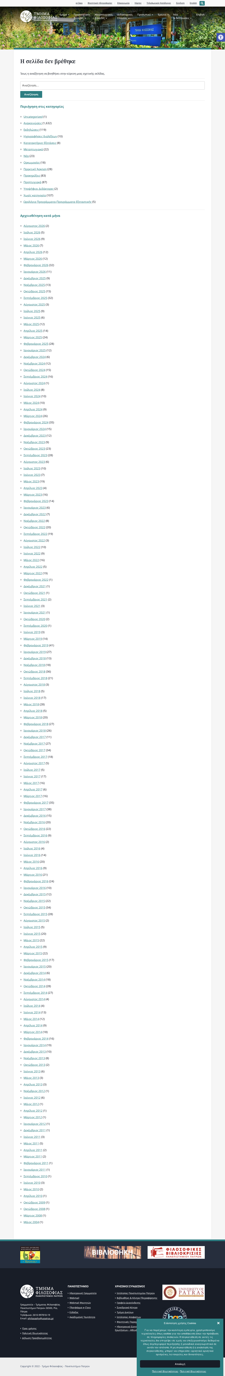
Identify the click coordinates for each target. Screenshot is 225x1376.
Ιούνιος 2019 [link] (32, 632)
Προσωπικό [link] (144, 14)
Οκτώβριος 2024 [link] (34, 370)
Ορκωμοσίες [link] (32, 162)
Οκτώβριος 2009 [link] (34, 1202)
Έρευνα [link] (162, 14)
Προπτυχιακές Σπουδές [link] (82, 16)
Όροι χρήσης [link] (29, 1328)
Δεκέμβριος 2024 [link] (35, 357)
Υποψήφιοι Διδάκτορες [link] (39, 189)
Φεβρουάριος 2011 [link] (36, 1163)
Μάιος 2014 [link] (31, 1019)
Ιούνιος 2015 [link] (32, 934)
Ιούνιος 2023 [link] (32, 475)
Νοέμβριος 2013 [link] (34, 1058)
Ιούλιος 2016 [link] (32, 848)
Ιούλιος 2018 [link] (32, 691)
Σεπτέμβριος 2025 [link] (35, 298)
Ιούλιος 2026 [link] (32, 232)
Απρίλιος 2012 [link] (33, 1111)
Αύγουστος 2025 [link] (34, 304)
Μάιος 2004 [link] (31, 1222)
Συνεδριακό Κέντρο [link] (127, 1307)
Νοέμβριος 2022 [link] (34, 521)
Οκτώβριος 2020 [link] (34, 619)
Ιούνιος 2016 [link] (32, 855)
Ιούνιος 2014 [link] (32, 1012)
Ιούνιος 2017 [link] (32, 776)
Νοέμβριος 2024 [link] (34, 363)
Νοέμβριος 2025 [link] (34, 285)
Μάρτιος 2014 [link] (33, 1032)
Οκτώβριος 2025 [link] (34, 291)
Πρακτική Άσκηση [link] (35, 169)
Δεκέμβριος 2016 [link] (35, 816)
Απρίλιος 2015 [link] (33, 947)
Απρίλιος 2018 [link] (33, 711)
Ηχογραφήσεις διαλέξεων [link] (40, 136)
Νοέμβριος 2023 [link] (34, 442)
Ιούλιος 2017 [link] (32, 770)
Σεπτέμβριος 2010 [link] (35, 1176)
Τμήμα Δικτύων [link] (125, 1312)
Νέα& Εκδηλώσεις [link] (181, 16)
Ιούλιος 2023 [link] (32, 468)
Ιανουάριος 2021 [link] (35, 612)
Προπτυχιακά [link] (32, 182)
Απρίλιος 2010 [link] (33, 1196)
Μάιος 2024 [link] (31, 403)
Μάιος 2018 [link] (31, 704)
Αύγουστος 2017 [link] (34, 763)
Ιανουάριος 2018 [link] (35, 730)
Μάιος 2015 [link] (31, 940)
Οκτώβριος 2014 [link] (34, 986)
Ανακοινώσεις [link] (33, 123)
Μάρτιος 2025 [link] (33, 337)
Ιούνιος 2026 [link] (32, 239)
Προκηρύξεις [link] (32, 175)
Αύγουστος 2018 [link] (34, 684)
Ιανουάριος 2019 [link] (35, 652)
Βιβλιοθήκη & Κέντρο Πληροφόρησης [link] (137, 1297)
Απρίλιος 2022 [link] (33, 567)
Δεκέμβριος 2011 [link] (35, 1130)
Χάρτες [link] (138, 2)
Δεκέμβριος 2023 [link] (35, 435)
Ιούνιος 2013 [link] (32, 1071)
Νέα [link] (26, 156)
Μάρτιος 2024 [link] (33, 416)
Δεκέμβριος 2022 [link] (35, 514)
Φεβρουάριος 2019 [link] (36, 645)
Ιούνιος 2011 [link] (32, 1137)
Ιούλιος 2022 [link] (32, 547)
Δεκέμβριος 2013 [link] (35, 1051)
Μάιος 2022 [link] (31, 560)
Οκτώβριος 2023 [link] (34, 448)
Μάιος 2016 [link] (31, 862)
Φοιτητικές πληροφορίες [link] (100, 2)
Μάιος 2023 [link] (31, 481)
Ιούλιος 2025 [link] (32, 311)
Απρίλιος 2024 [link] (33, 409)
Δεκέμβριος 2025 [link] (35, 278)
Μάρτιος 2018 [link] (33, 717)
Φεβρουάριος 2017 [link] (36, 802)
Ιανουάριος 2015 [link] (35, 966)
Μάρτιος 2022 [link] (33, 573)
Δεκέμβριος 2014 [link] (35, 973)
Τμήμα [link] (63, 14)
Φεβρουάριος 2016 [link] (36, 881)
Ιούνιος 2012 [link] (32, 1097)
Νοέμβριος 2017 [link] (34, 743)
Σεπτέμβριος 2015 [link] (35, 914)
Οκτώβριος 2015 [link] (34, 907)
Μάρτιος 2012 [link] (33, 1117)
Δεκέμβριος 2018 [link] (35, 658)
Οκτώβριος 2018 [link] (34, 671)
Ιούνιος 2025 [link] (32, 317)
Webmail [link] (74, 1297)
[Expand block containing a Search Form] (202, 3)
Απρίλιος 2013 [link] (33, 1084)
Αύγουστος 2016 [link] (34, 842)
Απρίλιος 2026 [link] (33, 252)
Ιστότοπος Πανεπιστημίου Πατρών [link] (136, 1293)
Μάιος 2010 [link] (31, 1189)
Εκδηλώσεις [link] (31, 130)
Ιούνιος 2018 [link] (32, 698)
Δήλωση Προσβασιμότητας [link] (37, 1338)
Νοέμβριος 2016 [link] (34, 822)
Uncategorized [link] (33, 117)
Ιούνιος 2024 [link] (32, 396)
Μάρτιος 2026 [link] (33, 259)
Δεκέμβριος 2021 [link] (35, 586)
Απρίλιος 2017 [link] (33, 789)
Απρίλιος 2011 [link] (33, 1150)
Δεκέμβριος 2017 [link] (35, 737)
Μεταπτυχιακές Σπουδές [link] (104, 16)
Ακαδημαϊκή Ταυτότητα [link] (82, 1317)
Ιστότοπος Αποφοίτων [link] (129, 1317)
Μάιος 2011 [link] (31, 1143)
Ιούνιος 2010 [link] (32, 1183)
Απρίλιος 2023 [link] (33, 488)
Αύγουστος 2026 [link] (34, 226)
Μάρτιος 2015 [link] (33, 953)
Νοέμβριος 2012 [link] (34, 1091)
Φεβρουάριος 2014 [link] (36, 1038)
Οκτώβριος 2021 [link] (34, 593)
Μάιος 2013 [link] (31, 1078)
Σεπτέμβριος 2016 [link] (35, 835)
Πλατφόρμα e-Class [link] (80, 1307)
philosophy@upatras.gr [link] (41, 1318)
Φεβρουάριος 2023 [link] (36, 501)
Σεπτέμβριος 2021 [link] (35, 599)
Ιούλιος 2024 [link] (32, 390)
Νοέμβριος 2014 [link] (34, 979)
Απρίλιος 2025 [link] (33, 331)
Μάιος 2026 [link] (31, 245)
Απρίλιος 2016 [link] (33, 868)
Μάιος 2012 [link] (31, 1104)
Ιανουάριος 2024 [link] (35, 429)
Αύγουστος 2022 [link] (34, 540)
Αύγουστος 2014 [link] (34, 999)
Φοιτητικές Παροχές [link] (128, 1321)
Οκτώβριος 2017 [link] (34, 750)
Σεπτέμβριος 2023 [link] (35, 455)
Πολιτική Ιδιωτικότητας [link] (165, 1371)
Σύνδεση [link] (180, 2)
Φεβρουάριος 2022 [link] (36, 580)
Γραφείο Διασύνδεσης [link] (129, 1302)
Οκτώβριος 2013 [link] (34, 1065)
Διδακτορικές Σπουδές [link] (125, 16)
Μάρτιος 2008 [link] (33, 1215)
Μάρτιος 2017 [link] (33, 796)
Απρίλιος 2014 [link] (33, 1025)
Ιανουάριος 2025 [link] (35, 350)
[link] (220, 37)
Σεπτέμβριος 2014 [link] (35, 993)
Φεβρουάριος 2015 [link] (36, 960)
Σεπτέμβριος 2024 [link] (35, 376)
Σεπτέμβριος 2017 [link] (35, 757)
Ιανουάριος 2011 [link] (35, 1170)
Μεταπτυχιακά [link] (33, 149)
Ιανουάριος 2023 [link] (35, 508)
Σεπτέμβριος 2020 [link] (35, 626)
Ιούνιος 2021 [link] (32, 606)
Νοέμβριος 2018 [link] (34, 665)
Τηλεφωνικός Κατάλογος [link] (159, 2)
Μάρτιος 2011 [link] (33, 1156)
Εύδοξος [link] (74, 1312)
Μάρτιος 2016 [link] (33, 875)
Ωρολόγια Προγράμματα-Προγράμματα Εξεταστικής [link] (58, 202)
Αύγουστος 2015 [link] (34, 920)
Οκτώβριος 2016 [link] (34, 829)
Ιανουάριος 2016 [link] (35, 888)
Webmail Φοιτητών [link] (80, 1302)
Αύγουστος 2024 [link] (34, 383)
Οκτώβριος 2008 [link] (34, 1209)
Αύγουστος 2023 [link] (34, 462)
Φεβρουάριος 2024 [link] (36, 422)
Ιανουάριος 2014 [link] (35, 1045)
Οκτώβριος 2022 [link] (34, 527)
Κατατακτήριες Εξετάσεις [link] (40, 143)
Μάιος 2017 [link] (31, 783)
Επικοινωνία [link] (123, 2)
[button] (218, 1323)
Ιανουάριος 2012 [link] (35, 1124)
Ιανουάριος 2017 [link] (35, 809)
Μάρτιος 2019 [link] (33, 639)
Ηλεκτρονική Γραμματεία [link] (83, 1293)
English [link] (193, 2)
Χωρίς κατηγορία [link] (35, 195)
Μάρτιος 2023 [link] (33, 494)
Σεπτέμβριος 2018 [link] (35, 678)
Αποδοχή (180, 1364)
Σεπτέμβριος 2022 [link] (35, 534)
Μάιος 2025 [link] (31, 324)
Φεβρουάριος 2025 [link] (36, 344)
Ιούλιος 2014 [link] (32, 1006)
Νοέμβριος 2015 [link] (34, 901)
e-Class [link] (79, 2)
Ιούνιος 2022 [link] (32, 553)
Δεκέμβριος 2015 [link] (35, 894)
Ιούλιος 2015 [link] (32, 927)
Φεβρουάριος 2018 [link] (36, 724)
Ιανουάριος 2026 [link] (35, 272)
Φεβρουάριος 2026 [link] (36, 265)
